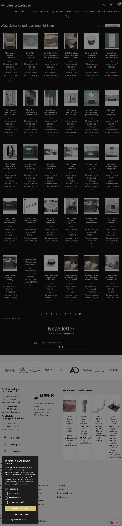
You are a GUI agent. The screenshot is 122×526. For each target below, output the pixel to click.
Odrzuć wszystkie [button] (20, 514)
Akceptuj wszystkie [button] (20, 508)
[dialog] (61, 263)
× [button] (35, 459)
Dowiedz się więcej (22, 484)
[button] (20, 519)
